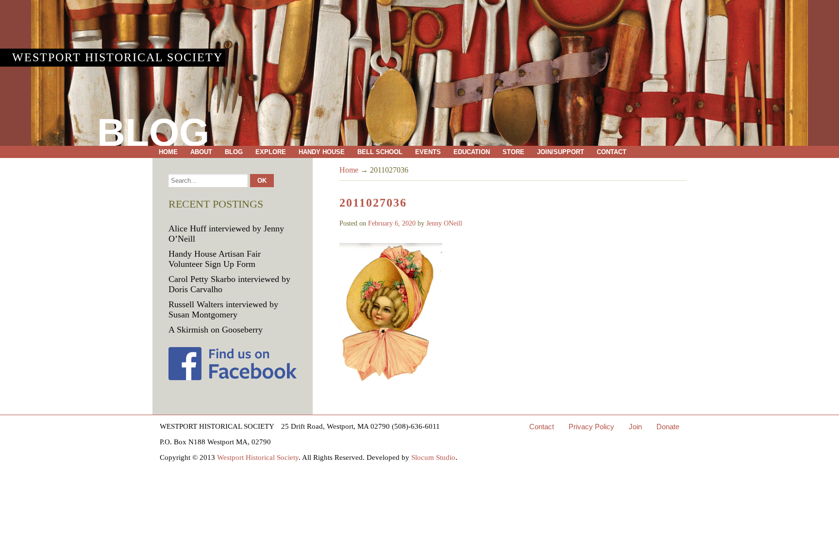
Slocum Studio (433, 457)
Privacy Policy (591, 426)
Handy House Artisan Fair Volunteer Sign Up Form (214, 259)
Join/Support (560, 152)
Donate (667, 426)
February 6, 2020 (392, 223)
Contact (611, 152)
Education (471, 152)
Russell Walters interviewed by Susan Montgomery (223, 309)
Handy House (322, 152)
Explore (270, 152)
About (201, 152)
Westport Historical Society (117, 57)
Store (513, 152)
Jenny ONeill (444, 223)
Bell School (380, 152)
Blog (234, 152)
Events (428, 152)
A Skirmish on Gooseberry (215, 329)
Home (168, 152)
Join (635, 426)
